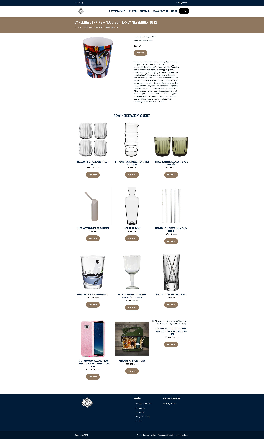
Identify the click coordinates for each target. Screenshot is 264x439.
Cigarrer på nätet (117, 11)
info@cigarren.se (182, 3)
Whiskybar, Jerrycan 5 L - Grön (132, 360)
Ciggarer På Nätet (144, 403)
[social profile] (82, 3)
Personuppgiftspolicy (166, 435)
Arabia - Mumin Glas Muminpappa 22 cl (92, 294)
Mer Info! (140, 53)
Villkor (153, 435)
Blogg (174, 11)
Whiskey (155, 37)
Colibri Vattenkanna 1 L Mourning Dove (92, 228)
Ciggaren (133, 11)
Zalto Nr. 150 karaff (132, 228)
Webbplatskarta (182, 435)
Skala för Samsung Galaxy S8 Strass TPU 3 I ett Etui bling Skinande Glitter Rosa (93, 363)
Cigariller (144, 11)
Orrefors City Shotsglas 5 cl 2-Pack (171, 294)
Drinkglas (147, 37)
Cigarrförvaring (160, 11)
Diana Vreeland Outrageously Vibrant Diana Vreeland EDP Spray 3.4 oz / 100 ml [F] (171, 331)
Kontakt (146, 435)
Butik (184, 11)
